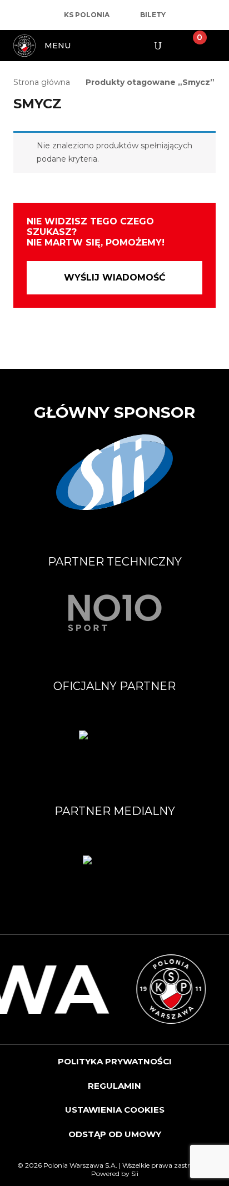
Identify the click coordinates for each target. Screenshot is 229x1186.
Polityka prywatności (115, 1061)
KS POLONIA (86, 15)
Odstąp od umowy (114, 1134)
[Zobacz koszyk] (191, 46)
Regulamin (114, 1085)
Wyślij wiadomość (115, 277)
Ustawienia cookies (115, 1109)
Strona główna (41, 82)
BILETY (153, 15)
